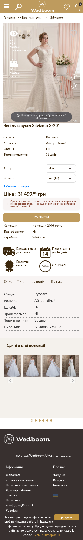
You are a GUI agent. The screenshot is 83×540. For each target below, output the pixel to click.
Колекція (10, 226)
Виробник (10, 237)
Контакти (60, 485)
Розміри (12, 510)
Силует (8, 137)
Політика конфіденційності (19, 503)
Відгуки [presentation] (57, 281)
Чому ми (59, 474)
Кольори (9, 143)
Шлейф (9, 149)
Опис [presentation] (8, 281)
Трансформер (13, 232)
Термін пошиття (15, 155)
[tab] (9, 282)
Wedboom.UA (39, 455)
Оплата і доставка (20, 480)
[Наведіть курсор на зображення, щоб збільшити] (41, 72)
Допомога (13, 474)
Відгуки (58, 480)
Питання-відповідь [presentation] (31, 281)
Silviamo (38, 237)
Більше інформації (47, 535)
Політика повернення (22, 485)
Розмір (8, 178)
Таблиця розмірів (16, 186)
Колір (7, 168)
